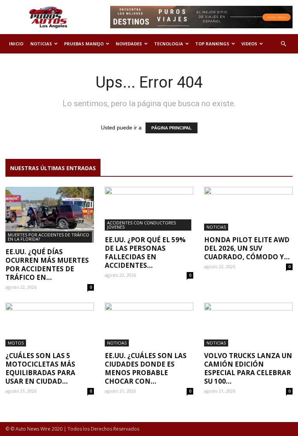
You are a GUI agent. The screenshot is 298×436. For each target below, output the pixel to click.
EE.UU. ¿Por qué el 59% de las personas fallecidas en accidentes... (145, 252)
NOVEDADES (129, 44)
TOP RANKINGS (212, 44)
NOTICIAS (41, 44)
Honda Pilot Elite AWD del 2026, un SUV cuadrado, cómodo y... (247, 248)
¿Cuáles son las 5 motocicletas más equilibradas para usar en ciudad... (40, 368)
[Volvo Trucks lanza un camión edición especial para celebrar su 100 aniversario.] (248, 324)
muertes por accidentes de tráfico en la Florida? (48, 237)
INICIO (16, 44)
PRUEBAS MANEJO (84, 44)
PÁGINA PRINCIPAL (171, 128)
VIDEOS (249, 44)
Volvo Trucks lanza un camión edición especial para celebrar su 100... (248, 368)
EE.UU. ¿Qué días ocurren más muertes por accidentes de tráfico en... (47, 264)
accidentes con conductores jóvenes (141, 225)
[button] (283, 44)
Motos (16, 343)
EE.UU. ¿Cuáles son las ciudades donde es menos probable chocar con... (146, 368)
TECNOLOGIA (168, 44)
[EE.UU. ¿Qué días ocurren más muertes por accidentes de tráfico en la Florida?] (49, 215)
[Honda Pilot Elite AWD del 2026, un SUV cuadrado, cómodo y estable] (248, 209)
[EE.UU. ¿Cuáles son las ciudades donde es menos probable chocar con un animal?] (149, 324)
